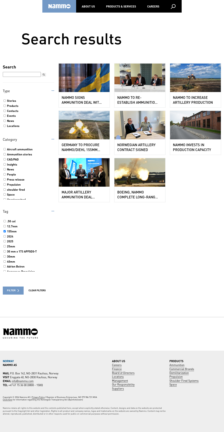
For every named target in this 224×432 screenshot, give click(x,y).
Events (11, 116)
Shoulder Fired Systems (184, 380)
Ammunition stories (19, 154)
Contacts (12, 111)
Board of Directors (123, 372)
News (10, 121)
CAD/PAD (12, 159)
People (11, 174)
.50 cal (11, 221)
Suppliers (118, 388)
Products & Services (121, 6)
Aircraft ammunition (19, 149)
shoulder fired (15, 189)
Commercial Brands (181, 369)
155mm (11, 231)
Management (120, 380)
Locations (12, 126)
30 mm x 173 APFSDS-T (21, 251)
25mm (10, 246)
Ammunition (176, 365)
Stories (11, 100)
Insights (11, 164)
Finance (117, 369)
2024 (9, 236)
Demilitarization (179, 372)
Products (12, 106)
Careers (153, 6)
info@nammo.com (23, 381)
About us (88, 6)
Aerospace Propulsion (20, 271)
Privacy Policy (38, 397)
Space (10, 194)
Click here (7, 399)
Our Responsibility (123, 384)
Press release (15, 179)
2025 (9, 241)
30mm (10, 256)
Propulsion (13, 184)
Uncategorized (16, 199)
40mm (10, 261)
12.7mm (12, 226)
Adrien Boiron (15, 266)
